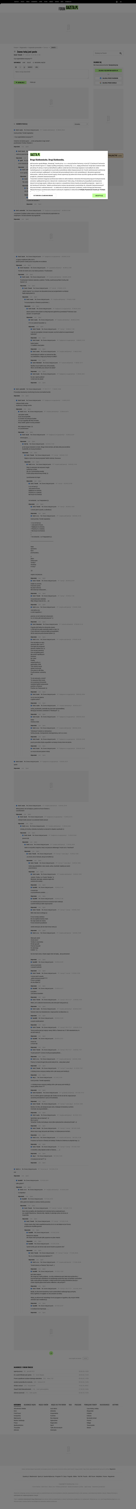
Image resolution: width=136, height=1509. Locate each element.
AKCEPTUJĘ (99, 195)
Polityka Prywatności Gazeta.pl (89, 189)
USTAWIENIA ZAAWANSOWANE (43, 195)
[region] (68, 175)
